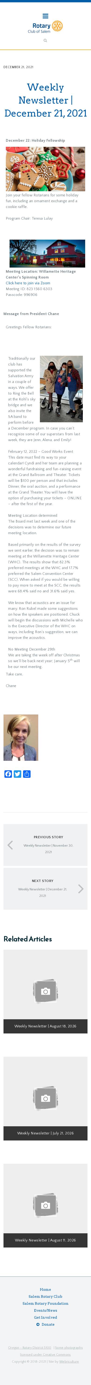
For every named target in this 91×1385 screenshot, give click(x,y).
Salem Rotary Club (45, 1296)
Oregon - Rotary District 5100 (29, 1348)
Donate (48, 1324)
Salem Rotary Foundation (46, 1303)
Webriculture (69, 1362)
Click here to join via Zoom (28, 283)
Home (45, 1290)
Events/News (45, 1310)
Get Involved (45, 1317)
